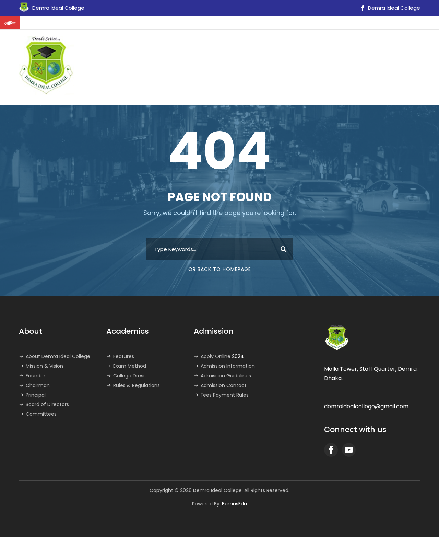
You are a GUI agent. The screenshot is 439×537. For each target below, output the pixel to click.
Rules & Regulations (136, 385)
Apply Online (222, 356)
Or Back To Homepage (219, 269)
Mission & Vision (44, 366)
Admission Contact (224, 385)
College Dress (129, 375)
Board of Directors (47, 404)
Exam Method (129, 366)
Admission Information (228, 366)
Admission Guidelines (226, 375)
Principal (36, 394)
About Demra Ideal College (58, 356)
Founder (35, 375)
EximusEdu (234, 503)
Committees (41, 414)
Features (123, 356)
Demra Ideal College (393, 7)
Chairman (38, 385)
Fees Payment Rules (225, 394)
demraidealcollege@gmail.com (366, 406)
